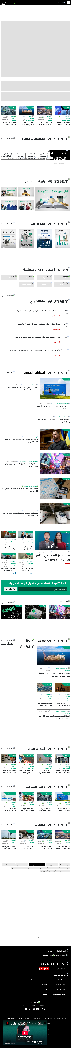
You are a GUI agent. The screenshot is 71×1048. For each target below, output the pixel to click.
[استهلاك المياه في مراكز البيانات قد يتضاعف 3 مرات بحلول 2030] (44, 687)
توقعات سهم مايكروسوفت (37, 864)
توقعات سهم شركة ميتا (50, 868)
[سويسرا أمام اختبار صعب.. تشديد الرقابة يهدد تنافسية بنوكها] (8, 758)
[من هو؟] (26, 205)
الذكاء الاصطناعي (11, 794)
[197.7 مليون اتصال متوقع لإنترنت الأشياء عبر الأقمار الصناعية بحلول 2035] (44, 834)
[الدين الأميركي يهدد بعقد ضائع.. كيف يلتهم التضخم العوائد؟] (26, 758)
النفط (32, 108)
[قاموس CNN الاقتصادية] (53, 199)
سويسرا (14, 756)
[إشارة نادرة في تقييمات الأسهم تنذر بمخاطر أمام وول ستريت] (44, 758)
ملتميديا (57, 552)
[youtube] (37, 1009)
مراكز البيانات (48, 684)
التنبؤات (20, 606)
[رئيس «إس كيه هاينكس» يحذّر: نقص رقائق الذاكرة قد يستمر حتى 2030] (26, 796)
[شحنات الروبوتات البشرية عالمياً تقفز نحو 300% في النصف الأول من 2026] (44, 796)
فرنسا (30, 554)
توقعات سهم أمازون (21, 864)
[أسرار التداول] (26, 192)
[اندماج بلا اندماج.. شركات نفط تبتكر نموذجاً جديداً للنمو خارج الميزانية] (26, 110)
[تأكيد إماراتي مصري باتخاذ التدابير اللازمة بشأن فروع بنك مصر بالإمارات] (62, 758)
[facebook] (26, 1009)
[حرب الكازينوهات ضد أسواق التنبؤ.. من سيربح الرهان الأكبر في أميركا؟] (55, 463)
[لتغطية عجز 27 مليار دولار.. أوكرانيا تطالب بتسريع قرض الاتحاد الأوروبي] (55, 439)
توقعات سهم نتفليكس (18, 868)
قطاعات (50, 120)
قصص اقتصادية (66, 120)
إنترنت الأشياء (48, 831)
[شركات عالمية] (9, 205)
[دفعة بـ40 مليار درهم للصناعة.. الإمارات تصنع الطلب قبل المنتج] (8, 534)
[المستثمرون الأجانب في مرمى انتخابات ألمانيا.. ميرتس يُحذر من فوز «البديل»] (62, 110)
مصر (68, 504)
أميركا (14, 108)
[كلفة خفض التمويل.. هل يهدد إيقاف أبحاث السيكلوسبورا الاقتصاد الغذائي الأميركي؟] (8, 110)
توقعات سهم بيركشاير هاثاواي (61, 871)
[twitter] (45, 1009)
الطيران (50, 108)
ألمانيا (68, 108)
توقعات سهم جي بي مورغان (34, 868)
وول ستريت (49, 756)
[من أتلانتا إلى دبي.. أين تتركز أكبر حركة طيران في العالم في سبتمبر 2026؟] (44, 110)
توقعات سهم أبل (64, 864)
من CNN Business (23, 462)
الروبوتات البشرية (47, 794)
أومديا (68, 479)
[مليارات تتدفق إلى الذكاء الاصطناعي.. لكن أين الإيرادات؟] (8, 796)
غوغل (68, 379)
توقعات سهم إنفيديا (52, 864)
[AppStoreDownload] (48, 956)
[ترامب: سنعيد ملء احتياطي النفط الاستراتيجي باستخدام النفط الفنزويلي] (62, 687)
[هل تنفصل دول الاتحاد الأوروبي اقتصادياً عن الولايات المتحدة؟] (25, 556)
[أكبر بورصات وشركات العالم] (9, 192)
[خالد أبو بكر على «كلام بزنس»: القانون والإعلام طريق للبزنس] (25, 534)
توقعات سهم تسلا (64, 868)
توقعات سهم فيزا (45, 871)
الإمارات (13, 532)
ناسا (15, 831)
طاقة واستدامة (30, 120)
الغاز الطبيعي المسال (11, 553)
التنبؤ (68, 455)
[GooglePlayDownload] (61, 956)
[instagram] (33, 1009)
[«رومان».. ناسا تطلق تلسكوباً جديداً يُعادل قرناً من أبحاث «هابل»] (8, 834)
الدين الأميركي (30, 756)
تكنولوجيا (25, 385)
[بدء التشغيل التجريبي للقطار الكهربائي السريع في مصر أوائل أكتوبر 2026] (55, 513)
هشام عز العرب (66, 532)
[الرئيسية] (62, 3)
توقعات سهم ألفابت (8, 864)
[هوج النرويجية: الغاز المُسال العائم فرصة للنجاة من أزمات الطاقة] (8, 556)
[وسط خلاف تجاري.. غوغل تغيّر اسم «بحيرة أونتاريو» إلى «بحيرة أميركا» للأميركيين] (55, 388)
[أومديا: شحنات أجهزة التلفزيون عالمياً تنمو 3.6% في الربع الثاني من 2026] (55, 488)
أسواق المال (56, 404)
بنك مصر (67, 756)
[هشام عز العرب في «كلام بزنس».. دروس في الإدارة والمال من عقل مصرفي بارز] (53, 540)
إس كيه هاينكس (29, 794)
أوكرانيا (68, 430)
